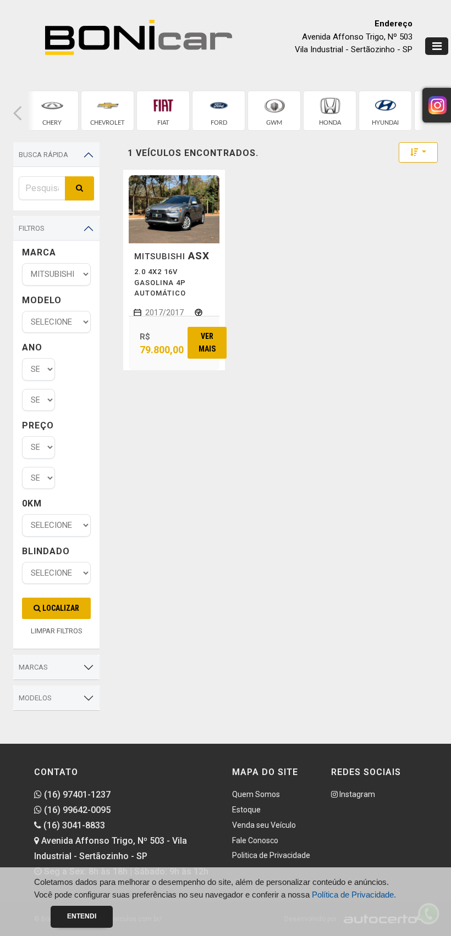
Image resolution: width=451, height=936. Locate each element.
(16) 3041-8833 (73, 825)
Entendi (81, 916)
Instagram (356, 794)
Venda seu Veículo (264, 825)
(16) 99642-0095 (76, 810)
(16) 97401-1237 (76, 794)
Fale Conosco (255, 840)
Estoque (246, 809)
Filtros (32, 228)
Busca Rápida (43, 155)
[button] (17, 113)
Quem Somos (256, 794)
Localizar (60, 608)
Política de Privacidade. (354, 894)
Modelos (35, 698)
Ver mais (207, 342)
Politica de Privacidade (271, 855)
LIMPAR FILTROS (56, 631)
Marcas (33, 667)
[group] (52, 111)
